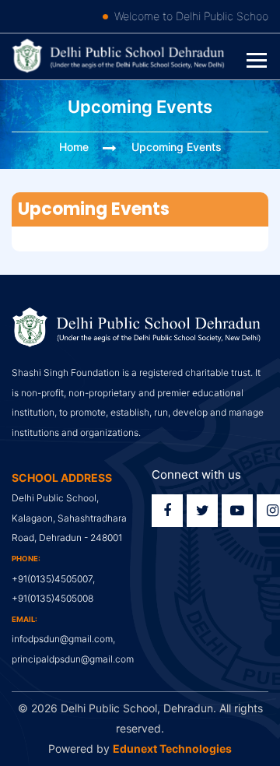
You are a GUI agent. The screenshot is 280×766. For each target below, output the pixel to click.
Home (74, 146)
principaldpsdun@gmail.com (73, 659)
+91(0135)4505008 (52, 598)
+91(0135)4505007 (52, 579)
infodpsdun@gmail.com (62, 639)
